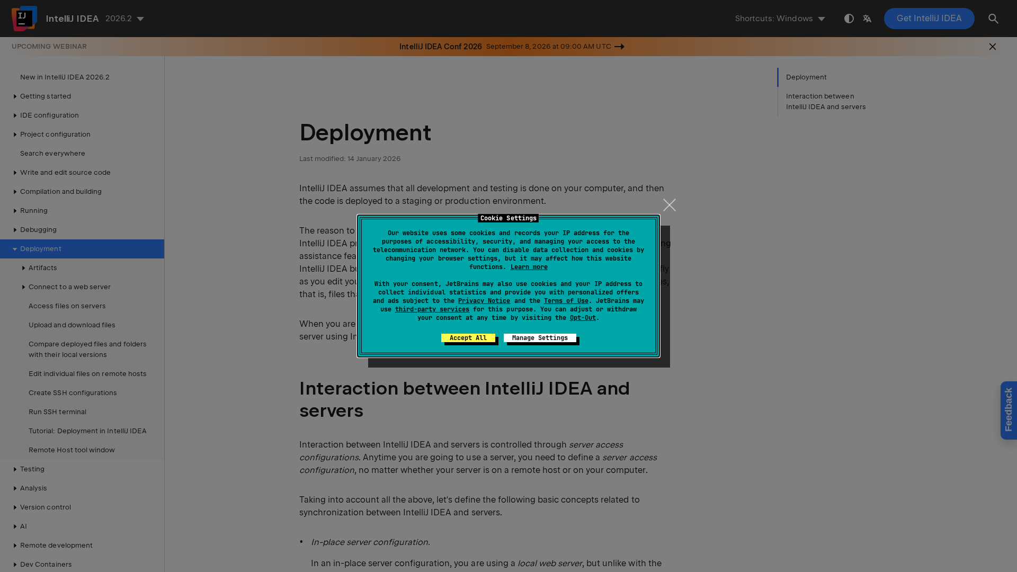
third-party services (432, 309)
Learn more (529, 267)
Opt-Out (583, 318)
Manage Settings (540, 338)
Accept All (468, 338)
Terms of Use (566, 301)
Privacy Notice (484, 301)
